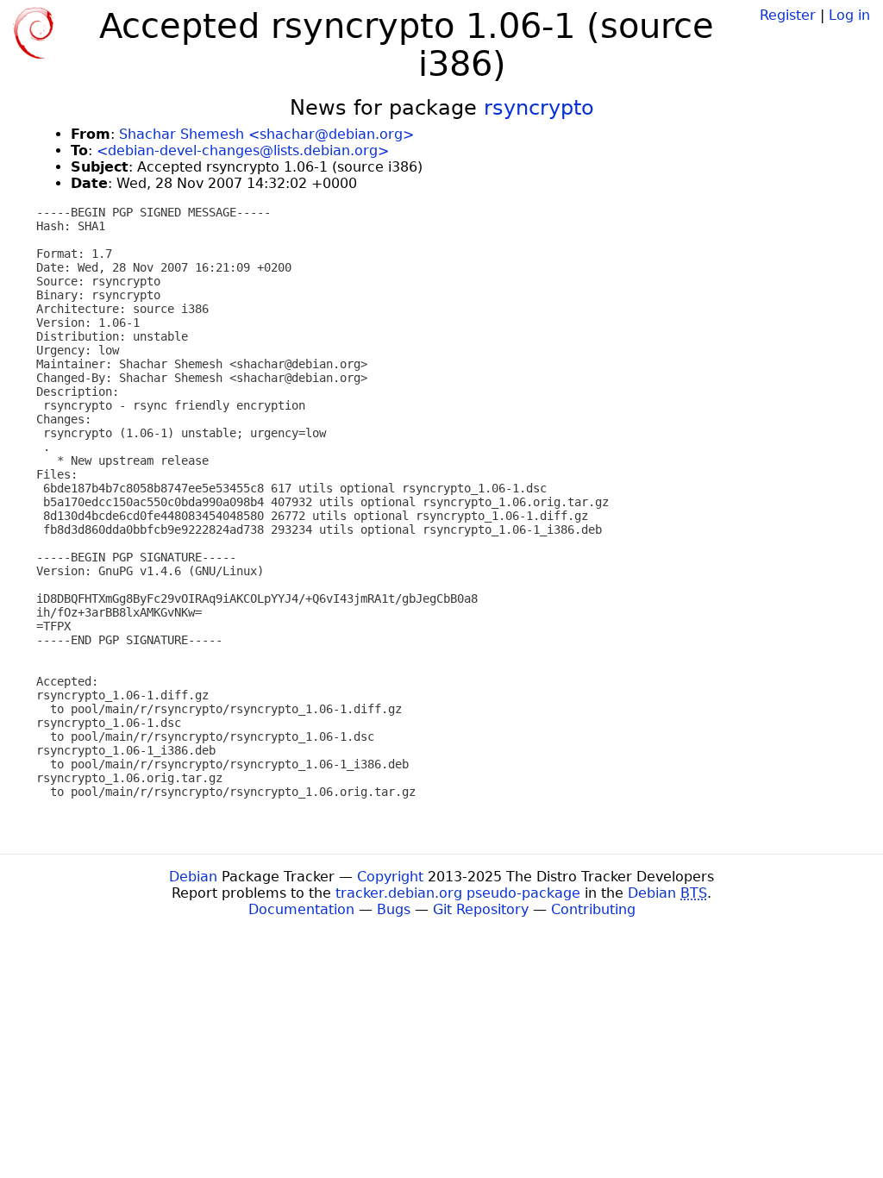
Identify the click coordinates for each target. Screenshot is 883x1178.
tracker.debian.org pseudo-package (457, 893)
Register (788, 15)
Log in (849, 15)
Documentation (301, 909)
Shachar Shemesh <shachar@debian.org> (266, 134)
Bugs (393, 909)
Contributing (593, 909)
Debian (193, 876)
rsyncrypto (539, 108)
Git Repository (481, 909)
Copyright (390, 876)
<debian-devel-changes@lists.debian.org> (243, 150)
